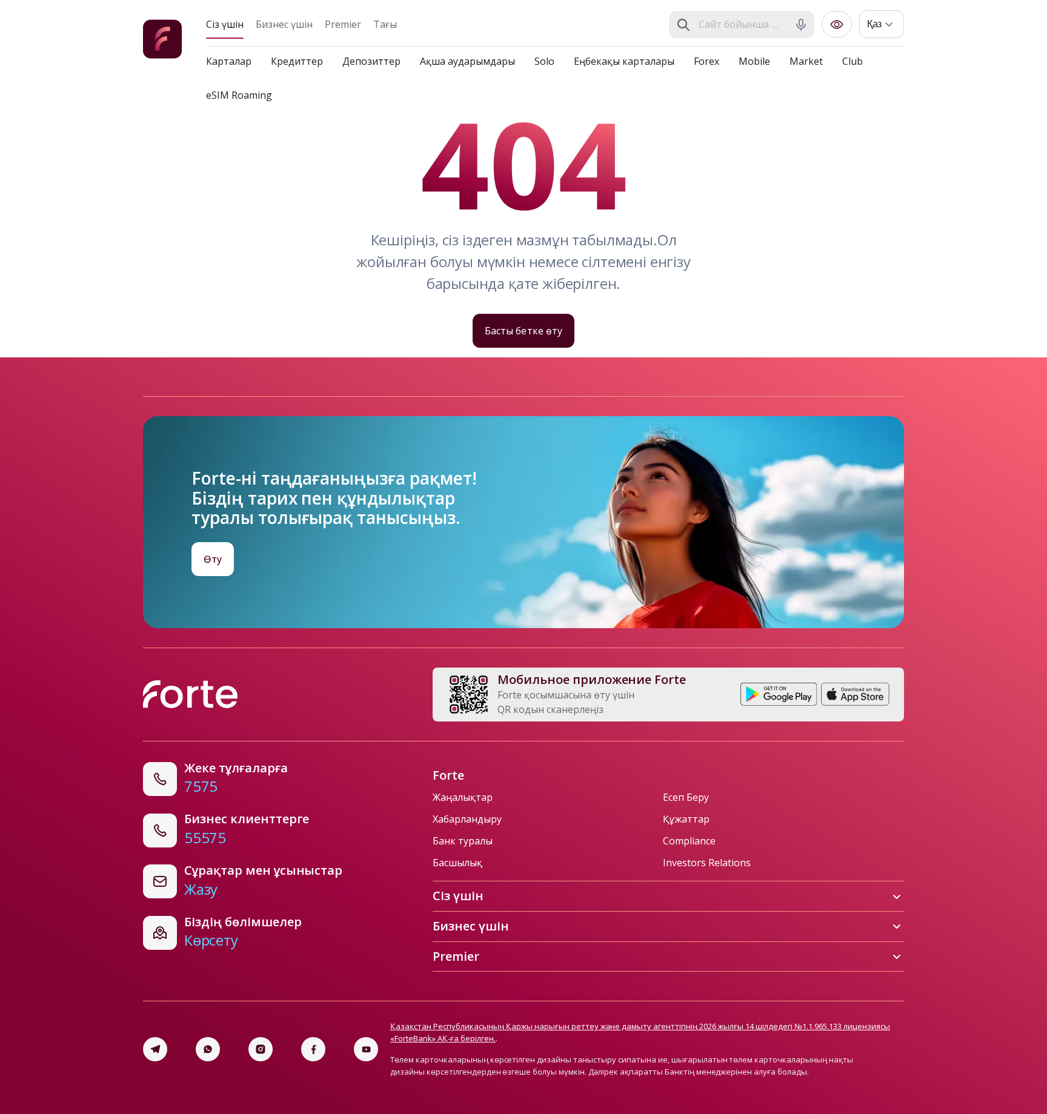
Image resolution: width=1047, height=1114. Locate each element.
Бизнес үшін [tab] (284, 24)
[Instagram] (260, 1049)
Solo (544, 61)
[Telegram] (155, 1049)
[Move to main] (162, 40)
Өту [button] (213, 559)
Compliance (689, 840)
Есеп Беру (686, 797)
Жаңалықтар (463, 797)
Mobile (754, 61)
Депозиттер (371, 61)
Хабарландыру (467, 819)
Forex (706, 61)
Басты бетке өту (523, 330)
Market (806, 61)
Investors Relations (707, 862)
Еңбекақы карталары (624, 61)
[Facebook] (313, 1049)
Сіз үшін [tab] (225, 24)
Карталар (228, 61)
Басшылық (457, 862)
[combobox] (743, 24)
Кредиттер (297, 61)
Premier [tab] (343, 24)
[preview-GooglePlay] (778, 694)
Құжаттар (686, 819)
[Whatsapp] (208, 1049)
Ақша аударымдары (467, 61)
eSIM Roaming (239, 95)
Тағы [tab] (385, 24)
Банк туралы (463, 840)
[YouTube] (366, 1049)
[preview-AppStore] (855, 694)
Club (852, 61)
